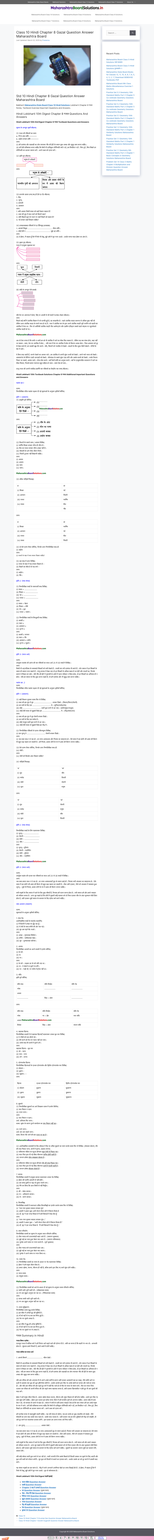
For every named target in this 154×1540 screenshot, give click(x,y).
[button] (77, 1538)
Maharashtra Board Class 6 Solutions (77, 21)
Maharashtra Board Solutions (84, 1532)
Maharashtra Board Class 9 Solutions (77, 15)
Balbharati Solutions (59, 2)
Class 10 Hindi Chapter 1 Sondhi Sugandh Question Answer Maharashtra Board (49, 1521)
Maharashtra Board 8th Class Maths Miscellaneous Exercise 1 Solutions (119, 86)
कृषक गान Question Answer (33, 1510)
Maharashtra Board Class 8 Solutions (109, 15)
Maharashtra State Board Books (38, 2)
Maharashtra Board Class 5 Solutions (108, 21)
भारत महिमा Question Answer (34, 1482)
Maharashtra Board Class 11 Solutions (110, 2)
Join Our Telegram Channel (101, 1538)
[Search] (133, 32)
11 (82, 1538)
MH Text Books (91, 1538)
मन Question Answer (31, 1490)
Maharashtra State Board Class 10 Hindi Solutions (47, 105)
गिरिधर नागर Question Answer (34, 1496)
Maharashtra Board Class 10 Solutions (45, 15)
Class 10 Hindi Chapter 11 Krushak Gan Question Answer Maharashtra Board (48, 1518)
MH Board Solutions (51, 1538)
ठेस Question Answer (31, 1507)
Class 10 (22, 1516)
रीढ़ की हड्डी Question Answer (34, 1504)
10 (77, 1538)
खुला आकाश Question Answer (34, 1499)
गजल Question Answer (32, 1502)
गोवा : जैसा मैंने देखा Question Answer (36, 1493)
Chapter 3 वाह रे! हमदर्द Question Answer (39, 1487)
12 (86, 1538)
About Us (130, 2)
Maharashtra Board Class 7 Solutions (45, 21)
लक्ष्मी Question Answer (31, 1485)
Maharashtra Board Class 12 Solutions (82, 2)
